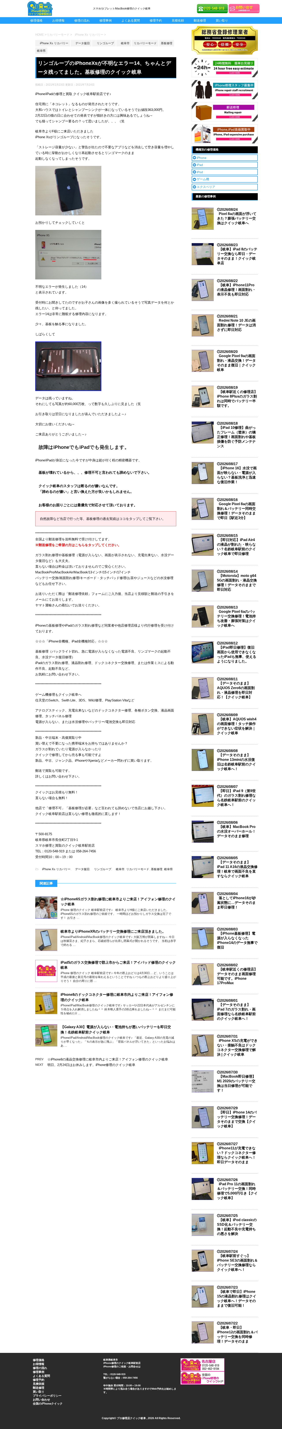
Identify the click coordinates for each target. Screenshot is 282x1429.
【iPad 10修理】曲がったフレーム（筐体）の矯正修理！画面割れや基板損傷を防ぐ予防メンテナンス (236, 437)
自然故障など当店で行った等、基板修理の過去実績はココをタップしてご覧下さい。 (102, 519)
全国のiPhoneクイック (48, 1403)
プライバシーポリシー (47, 1395)
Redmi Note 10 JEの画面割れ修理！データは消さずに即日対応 (236, 325)
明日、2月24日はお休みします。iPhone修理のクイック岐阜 (91, 1065)
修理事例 (105, 20)
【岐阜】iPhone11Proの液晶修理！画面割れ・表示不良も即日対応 (236, 289)
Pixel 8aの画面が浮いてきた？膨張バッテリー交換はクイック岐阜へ (236, 218)
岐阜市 (118, 869)
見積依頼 (178, 20)
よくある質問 (130, 20)
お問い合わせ (41, 1399)
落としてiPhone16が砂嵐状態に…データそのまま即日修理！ (236, 902)
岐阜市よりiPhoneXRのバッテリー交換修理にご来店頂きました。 (113, 931)
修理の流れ (82, 20)
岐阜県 (168, 869)
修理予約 (156, 20)
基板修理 (156, 869)
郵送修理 (200, 20)
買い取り (222, 20)
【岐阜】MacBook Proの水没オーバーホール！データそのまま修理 (236, 831)
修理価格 (36, 20)
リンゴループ (101, 869)
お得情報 (58, 20)
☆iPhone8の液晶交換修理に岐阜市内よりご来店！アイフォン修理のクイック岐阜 (107, 1059)
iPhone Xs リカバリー (54, 869)
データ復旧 (80, 869)
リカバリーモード (137, 869)
